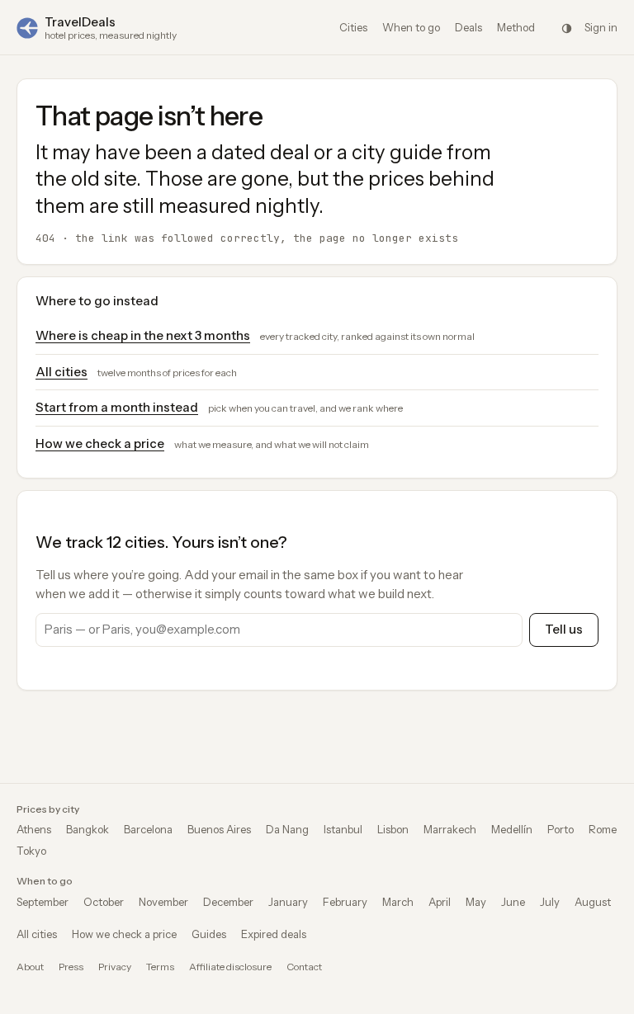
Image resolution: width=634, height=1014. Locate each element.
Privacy (114, 966)
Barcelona (148, 829)
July (550, 901)
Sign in (600, 27)
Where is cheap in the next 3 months (142, 335)
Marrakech (449, 829)
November (163, 901)
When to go (411, 27)
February (345, 901)
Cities (353, 27)
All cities (61, 372)
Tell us (564, 629)
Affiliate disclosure (230, 966)
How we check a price (99, 443)
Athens (34, 829)
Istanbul (343, 829)
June (513, 901)
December (228, 901)
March (398, 901)
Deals (468, 27)
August (593, 901)
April (439, 901)
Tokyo (31, 850)
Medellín (511, 829)
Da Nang (287, 829)
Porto (560, 829)
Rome (603, 829)
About (30, 966)
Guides (209, 934)
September (43, 901)
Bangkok (87, 829)
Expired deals (273, 934)
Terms (160, 966)
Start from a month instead (116, 407)
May (476, 901)
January (288, 901)
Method (516, 27)
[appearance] (566, 28)
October (103, 901)
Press (71, 966)
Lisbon (393, 829)
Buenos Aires (219, 829)
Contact (304, 966)
